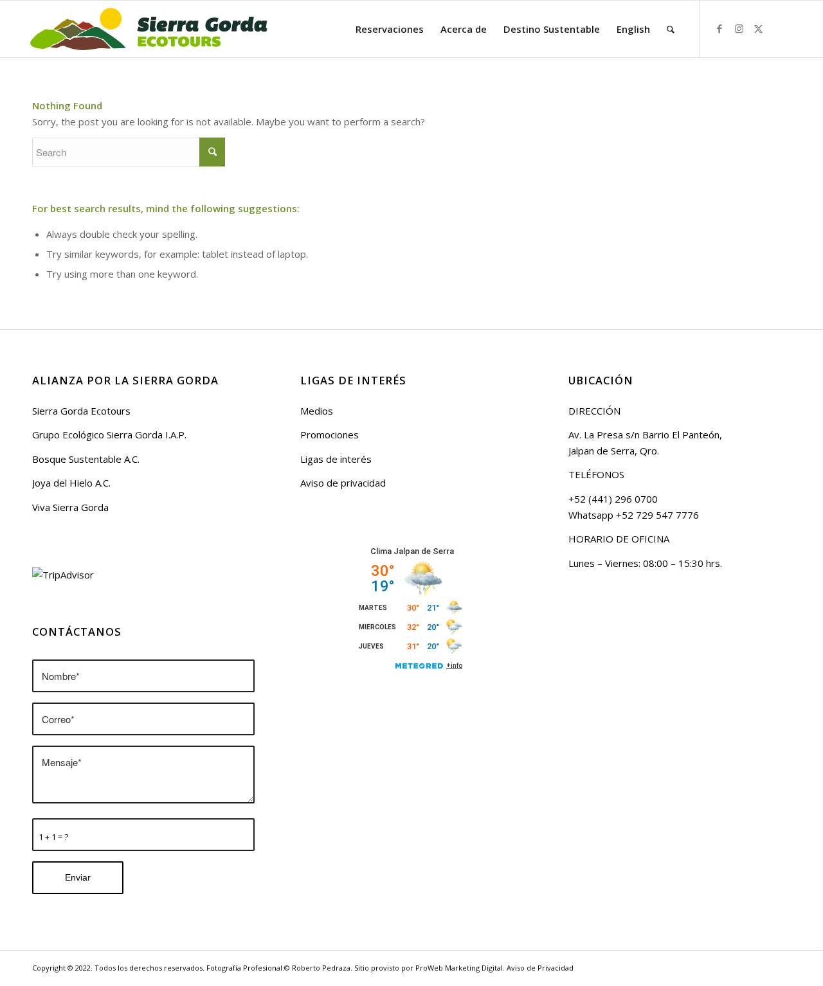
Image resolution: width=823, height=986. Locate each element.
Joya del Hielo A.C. (71, 482)
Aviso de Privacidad (540, 968)
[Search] (670, 29)
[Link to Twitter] (758, 28)
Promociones (329, 434)
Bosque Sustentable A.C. (86, 459)
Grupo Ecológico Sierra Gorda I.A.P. (109, 434)
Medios (316, 410)
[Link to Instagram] (738, 28)
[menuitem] (389, 29)
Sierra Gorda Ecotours (81, 410)
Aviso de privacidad (343, 482)
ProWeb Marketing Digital (459, 968)
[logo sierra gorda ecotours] (147, 29)
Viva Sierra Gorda (70, 507)
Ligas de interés (336, 459)
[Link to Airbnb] (777, 28)
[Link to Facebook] (719, 28)
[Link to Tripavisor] (796, 28)
